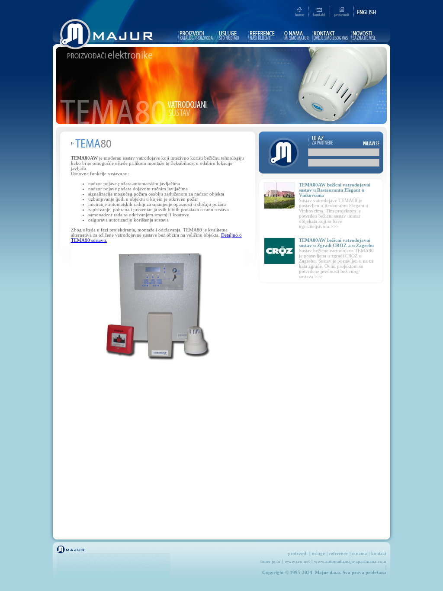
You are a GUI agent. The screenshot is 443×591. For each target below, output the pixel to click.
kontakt (378, 553)
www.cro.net (297, 561)
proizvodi (298, 553)
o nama (359, 553)
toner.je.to (270, 561)
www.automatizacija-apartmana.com (350, 561)
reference (338, 553)
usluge (318, 553)
